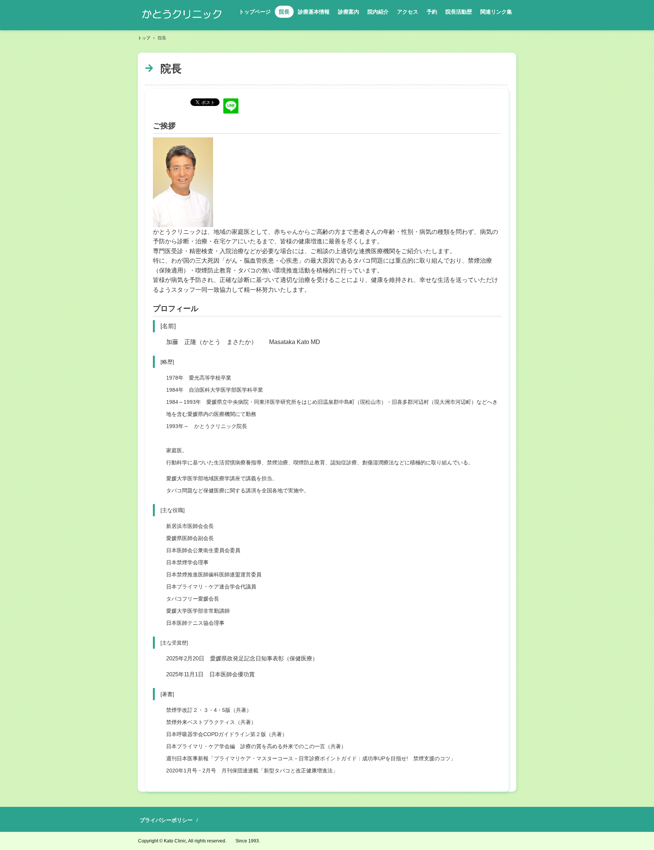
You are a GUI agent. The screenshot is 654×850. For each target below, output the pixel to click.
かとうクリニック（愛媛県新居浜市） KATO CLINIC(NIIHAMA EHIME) (183, 15)
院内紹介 (378, 12)
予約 (432, 12)
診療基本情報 (314, 12)
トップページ (255, 12)
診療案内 (348, 12)
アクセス (407, 12)
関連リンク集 (496, 12)
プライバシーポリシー (166, 820)
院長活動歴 (458, 12)
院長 (284, 12)
